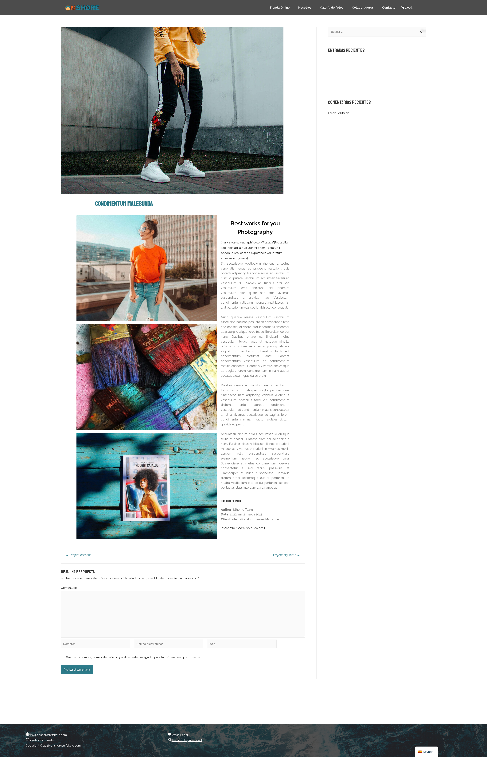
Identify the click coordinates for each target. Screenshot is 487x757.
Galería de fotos (331, 7)
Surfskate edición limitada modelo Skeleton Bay (382, 113)
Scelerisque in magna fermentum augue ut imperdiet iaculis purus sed (375, 61)
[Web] (242, 644)
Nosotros (304, 7)
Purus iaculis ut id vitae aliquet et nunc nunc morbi (362, 80)
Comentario (70, 587)
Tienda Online (280, 7)
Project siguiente (286, 555)
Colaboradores (363, 7)
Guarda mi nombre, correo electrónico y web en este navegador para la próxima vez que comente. (133, 657)
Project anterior (78, 555)
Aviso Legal (180, 735)
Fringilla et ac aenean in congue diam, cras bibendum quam (368, 86)
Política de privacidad (187, 740)
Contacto (388, 7)
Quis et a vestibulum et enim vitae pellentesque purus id (365, 74)
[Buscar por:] (377, 32)
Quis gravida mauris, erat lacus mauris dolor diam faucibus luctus (371, 67)
